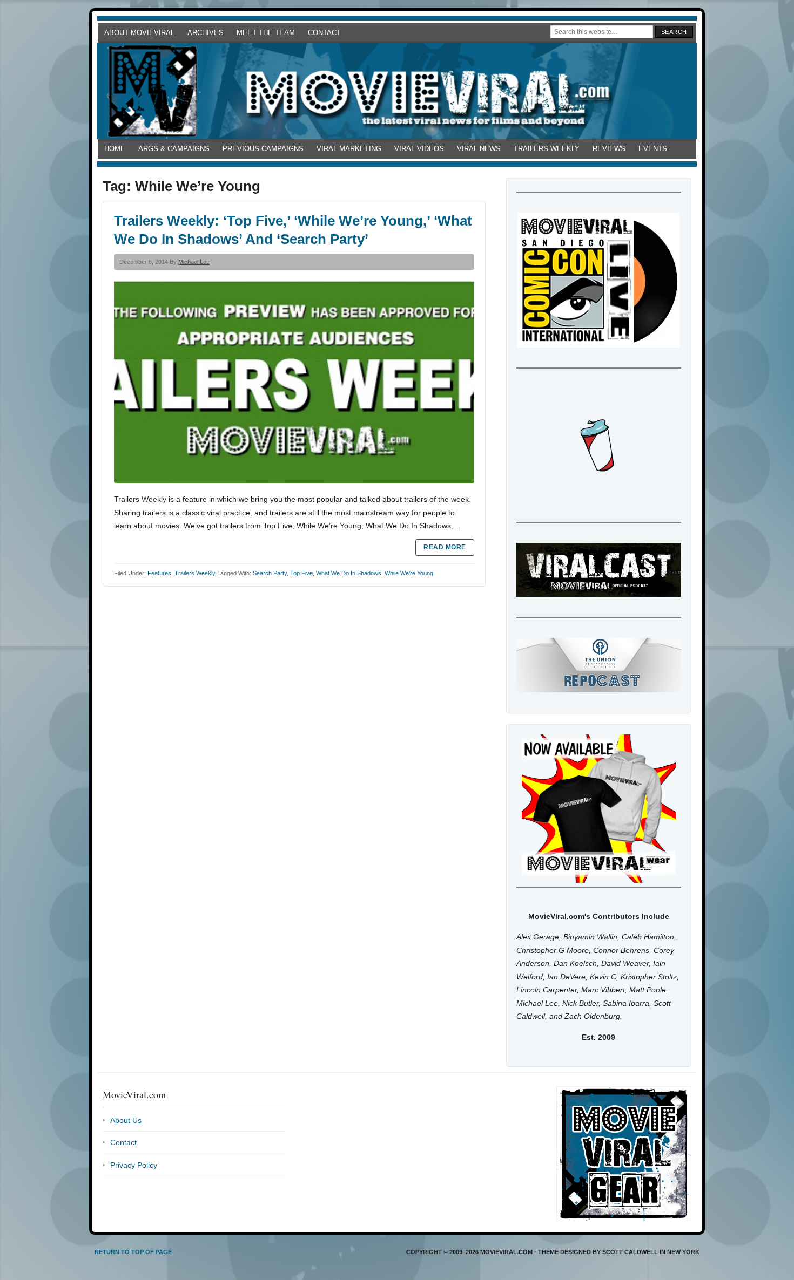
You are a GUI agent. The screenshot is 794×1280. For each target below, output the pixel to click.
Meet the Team (266, 33)
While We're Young (409, 573)
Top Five (301, 573)
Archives (205, 33)
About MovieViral (139, 33)
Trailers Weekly (547, 149)
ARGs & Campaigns (174, 149)
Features (159, 573)
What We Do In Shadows (348, 573)
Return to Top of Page (133, 1252)
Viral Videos (419, 149)
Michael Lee (194, 261)
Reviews (609, 149)
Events (652, 149)
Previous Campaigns (263, 149)
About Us (126, 1120)
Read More (444, 547)
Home (114, 149)
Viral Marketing (349, 149)
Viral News (479, 149)
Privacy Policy (133, 1165)
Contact (324, 33)
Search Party (270, 573)
